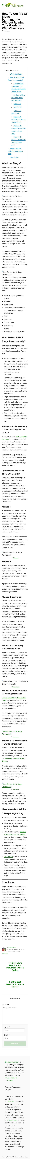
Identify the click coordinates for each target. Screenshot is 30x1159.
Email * (6, 1035)
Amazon (11, 1102)
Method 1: (17, 104)
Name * (7, 1027)
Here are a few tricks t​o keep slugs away (15, 151)
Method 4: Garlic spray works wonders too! (18, 119)
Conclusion (14, 157)
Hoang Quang (12, 947)
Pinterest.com (15, 686)
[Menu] (2, 5)
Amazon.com (16, 737)
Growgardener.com (12, 1062)
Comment (5, 1004)
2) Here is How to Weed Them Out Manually (18, 97)
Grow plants (8, 857)
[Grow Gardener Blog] (14, 5)
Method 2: (17, 107)
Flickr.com (15, 558)
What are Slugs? (16, 74)
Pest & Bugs (5, 953)
